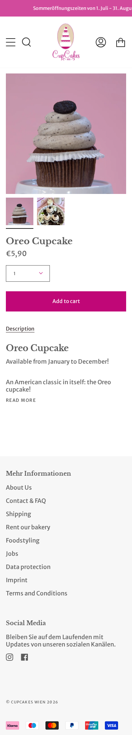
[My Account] (100, 42)
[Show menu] (11, 42)
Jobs (12, 553)
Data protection (28, 566)
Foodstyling (23, 540)
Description (20, 328)
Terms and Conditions (36, 593)
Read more (21, 400)
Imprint (16, 580)
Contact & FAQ (26, 500)
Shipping (18, 514)
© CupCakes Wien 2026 (32, 702)
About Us (19, 487)
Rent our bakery (28, 527)
